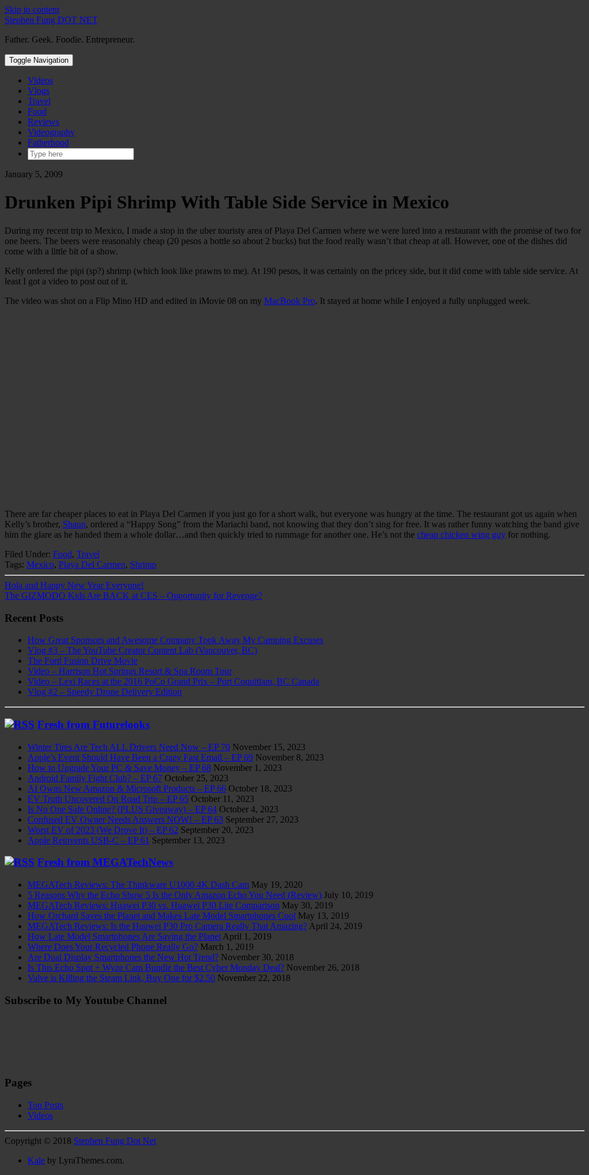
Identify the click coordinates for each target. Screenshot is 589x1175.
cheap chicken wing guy (461, 534)
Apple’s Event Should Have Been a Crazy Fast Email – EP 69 (140, 757)
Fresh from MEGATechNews (105, 862)
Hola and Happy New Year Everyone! (74, 585)
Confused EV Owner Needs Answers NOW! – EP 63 (125, 819)
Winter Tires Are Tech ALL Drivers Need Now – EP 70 (129, 747)
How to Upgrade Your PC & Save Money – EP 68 (119, 768)
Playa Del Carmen (92, 564)
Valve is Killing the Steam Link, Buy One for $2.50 (121, 978)
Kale (36, 1160)
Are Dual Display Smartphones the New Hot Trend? (123, 957)
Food (37, 111)
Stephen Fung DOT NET (51, 20)
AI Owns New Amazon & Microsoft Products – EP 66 (127, 788)
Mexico (40, 564)
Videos (40, 80)
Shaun (74, 524)
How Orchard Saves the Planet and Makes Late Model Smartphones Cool (162, 916)
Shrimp (143, 564)
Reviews (43, 122)
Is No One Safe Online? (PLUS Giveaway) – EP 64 (122, 809)
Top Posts (45, 1105)
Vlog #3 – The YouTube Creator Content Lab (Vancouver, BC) (142, 650)
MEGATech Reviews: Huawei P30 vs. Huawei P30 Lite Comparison (154, 905)
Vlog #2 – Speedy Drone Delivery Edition (105, 692)
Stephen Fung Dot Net (115, 1141)
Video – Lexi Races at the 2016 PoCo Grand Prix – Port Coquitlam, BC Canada (173, 681)
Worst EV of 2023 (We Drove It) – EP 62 (103, 830)
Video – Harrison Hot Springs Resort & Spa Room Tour (130, 671)
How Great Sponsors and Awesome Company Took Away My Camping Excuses (175, 640)
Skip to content (32, 9)
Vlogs (38, 91)
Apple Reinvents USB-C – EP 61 (89, 840)
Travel (39, 101)
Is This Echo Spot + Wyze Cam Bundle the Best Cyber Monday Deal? (156, 967)
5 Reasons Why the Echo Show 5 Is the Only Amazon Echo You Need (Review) (175, 895)
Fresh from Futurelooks (93, 724)
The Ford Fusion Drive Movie (82, 661)
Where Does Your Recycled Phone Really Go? (113, 947)
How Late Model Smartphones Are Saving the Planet (124, 936)
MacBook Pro (289, 301)
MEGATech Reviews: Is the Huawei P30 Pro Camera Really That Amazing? (167, 926)
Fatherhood (48, 142)
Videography (51, 132)
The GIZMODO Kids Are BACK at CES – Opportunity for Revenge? (133, 595)
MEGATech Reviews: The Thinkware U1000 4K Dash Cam (138, 884)
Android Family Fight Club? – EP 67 (95, 778)
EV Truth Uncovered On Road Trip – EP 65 (108, 799)
